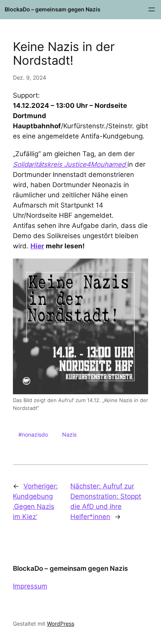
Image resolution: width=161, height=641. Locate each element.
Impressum (30, 586)
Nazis (69, 434)
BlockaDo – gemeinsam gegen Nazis (52, 9)
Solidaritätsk (32, 164)
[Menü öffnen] (151, 9)
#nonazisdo (33, 434)
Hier (37, 246)
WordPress (60, 623)
